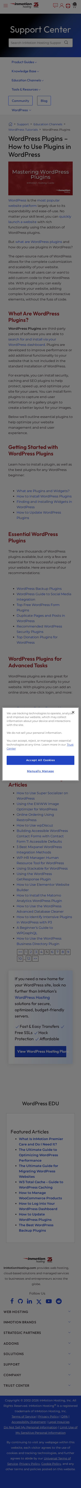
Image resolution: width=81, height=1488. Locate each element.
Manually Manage (40, 771)
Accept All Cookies (40, 760)
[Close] (73, 712)
